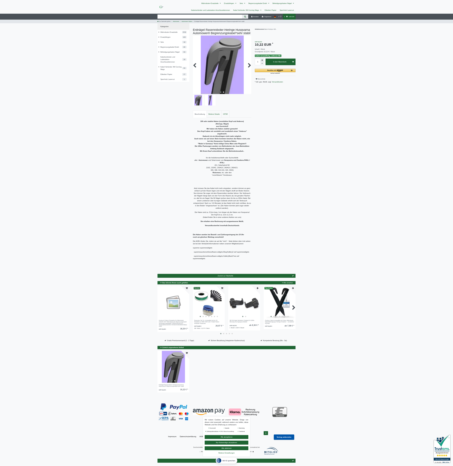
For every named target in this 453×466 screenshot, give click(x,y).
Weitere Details (214, 114)
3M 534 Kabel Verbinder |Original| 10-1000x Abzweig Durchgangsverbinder (242, 321)
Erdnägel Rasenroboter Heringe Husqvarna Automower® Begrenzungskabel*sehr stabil (171, 385)
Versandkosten (277, 82)
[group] (209, 302)
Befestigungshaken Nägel (282, 3)
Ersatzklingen (229, 3)
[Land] (275, 17)
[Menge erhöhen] (262, 60)
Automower (176, 21)
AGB (201, 436)
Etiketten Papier (270, 10)
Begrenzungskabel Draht (257, 3)
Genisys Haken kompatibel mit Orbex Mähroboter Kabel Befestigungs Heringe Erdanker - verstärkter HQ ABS (279, 322)
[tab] (200, 114)
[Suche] (245, 17)
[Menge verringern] (262, 63)
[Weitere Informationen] (266, 433)
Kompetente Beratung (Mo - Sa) (275, 340)
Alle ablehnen (226, 448)
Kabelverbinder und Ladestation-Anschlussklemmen (210, 10)
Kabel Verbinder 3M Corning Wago (246, 10)
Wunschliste (261, 79)
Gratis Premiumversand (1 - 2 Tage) (180, 340)
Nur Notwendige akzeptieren (226, 443)
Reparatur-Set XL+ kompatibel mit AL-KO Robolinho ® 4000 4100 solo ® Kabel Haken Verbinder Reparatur (206, 322)
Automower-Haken (186, 21)
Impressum (172, 436)
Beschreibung (200, 114)
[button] (275, 71)
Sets (241, 3)
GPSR (225, 114)
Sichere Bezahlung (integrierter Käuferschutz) (228, 340)
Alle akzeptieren (227, 437)
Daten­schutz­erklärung (188, 436)
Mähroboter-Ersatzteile (210, 3)
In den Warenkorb (279, 62)
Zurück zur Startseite (225, 276)
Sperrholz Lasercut (287, 10)
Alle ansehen (288, 283)
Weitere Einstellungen (226, 453)
